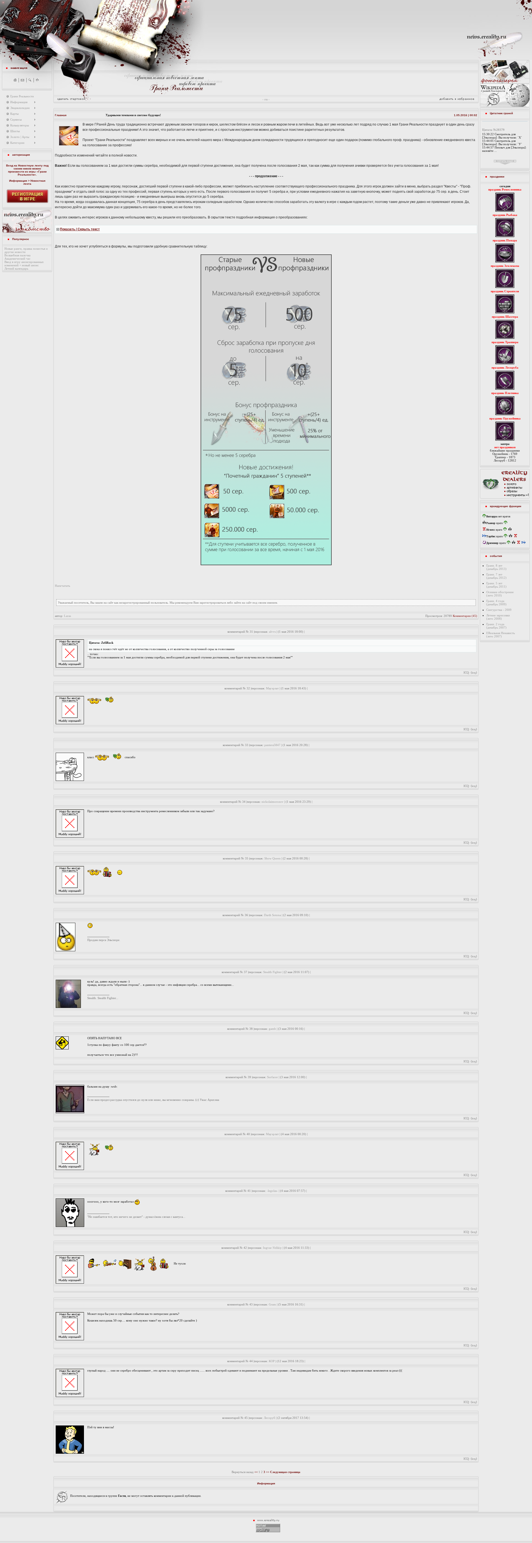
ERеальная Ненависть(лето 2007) (500, 634)
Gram (272, 1304)
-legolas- (272, 1190)
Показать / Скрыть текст (80, 229)
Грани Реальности (32, 173)
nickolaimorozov (272, 801)
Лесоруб (269, 1417)
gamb (272, 1028)
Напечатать (62, 585)
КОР (272, 1361)
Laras (67, 615)
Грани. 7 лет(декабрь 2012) (496, 576)
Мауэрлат (272, 688)
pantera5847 (272, 745)
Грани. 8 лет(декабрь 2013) (496, 567)
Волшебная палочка (17, 255)
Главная (60, 115)
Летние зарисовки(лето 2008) (498, 617)
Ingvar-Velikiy (272, 1247)
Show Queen (272, 858)
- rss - (266, 99)
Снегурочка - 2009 (498, 609)
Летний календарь (16, 268)
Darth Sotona (272, 915)
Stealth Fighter (272, 972)
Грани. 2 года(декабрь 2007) (496, 625)
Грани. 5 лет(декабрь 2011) (496, 585)
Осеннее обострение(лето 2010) (500, 593)
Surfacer (272, 1077)
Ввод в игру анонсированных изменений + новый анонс (24, 263)
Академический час (17, 258)
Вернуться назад (243, 1472)
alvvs (272, 631)
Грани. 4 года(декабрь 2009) (496, 602)
